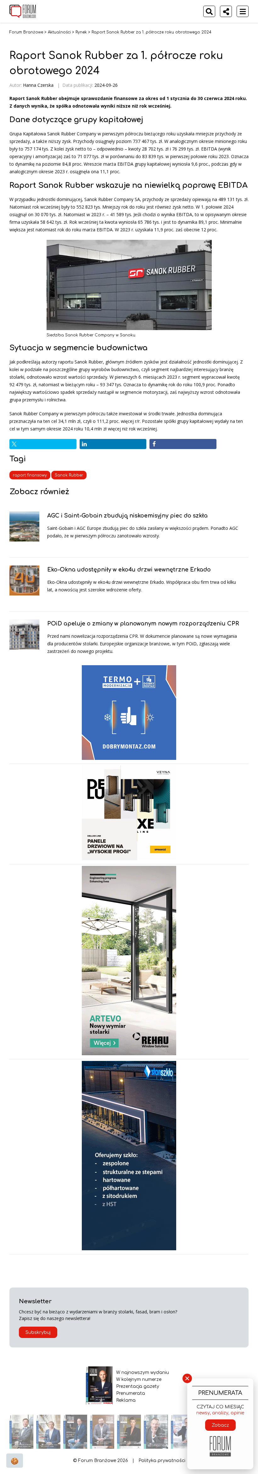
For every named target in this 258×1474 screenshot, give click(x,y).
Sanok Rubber (69, 475)
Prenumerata (130, 1393)
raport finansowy (30, 475)
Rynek (81, 32)
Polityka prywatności (161, 1460)
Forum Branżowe (26, 32)
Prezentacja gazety (137, 1386)
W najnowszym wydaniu (142, 1372)
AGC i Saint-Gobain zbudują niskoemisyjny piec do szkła (127, 515)
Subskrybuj (38, 1332)
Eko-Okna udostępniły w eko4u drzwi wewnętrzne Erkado (129, 569)
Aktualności (59, 32)
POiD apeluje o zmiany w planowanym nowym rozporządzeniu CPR (143, 623)
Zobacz (220, 1425)
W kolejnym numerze (138, 1379)
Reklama (126, 1400)
